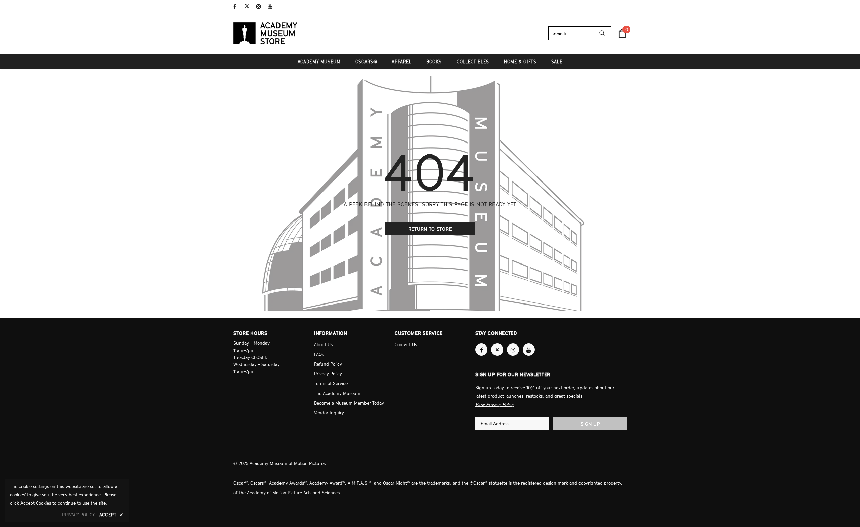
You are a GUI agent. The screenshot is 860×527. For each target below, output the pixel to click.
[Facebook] (237, 6)
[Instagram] (260, 6)
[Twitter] (249, 6)
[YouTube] (272, 6)
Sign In (619, 5)
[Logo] (265, 33)
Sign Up (590, 424)
